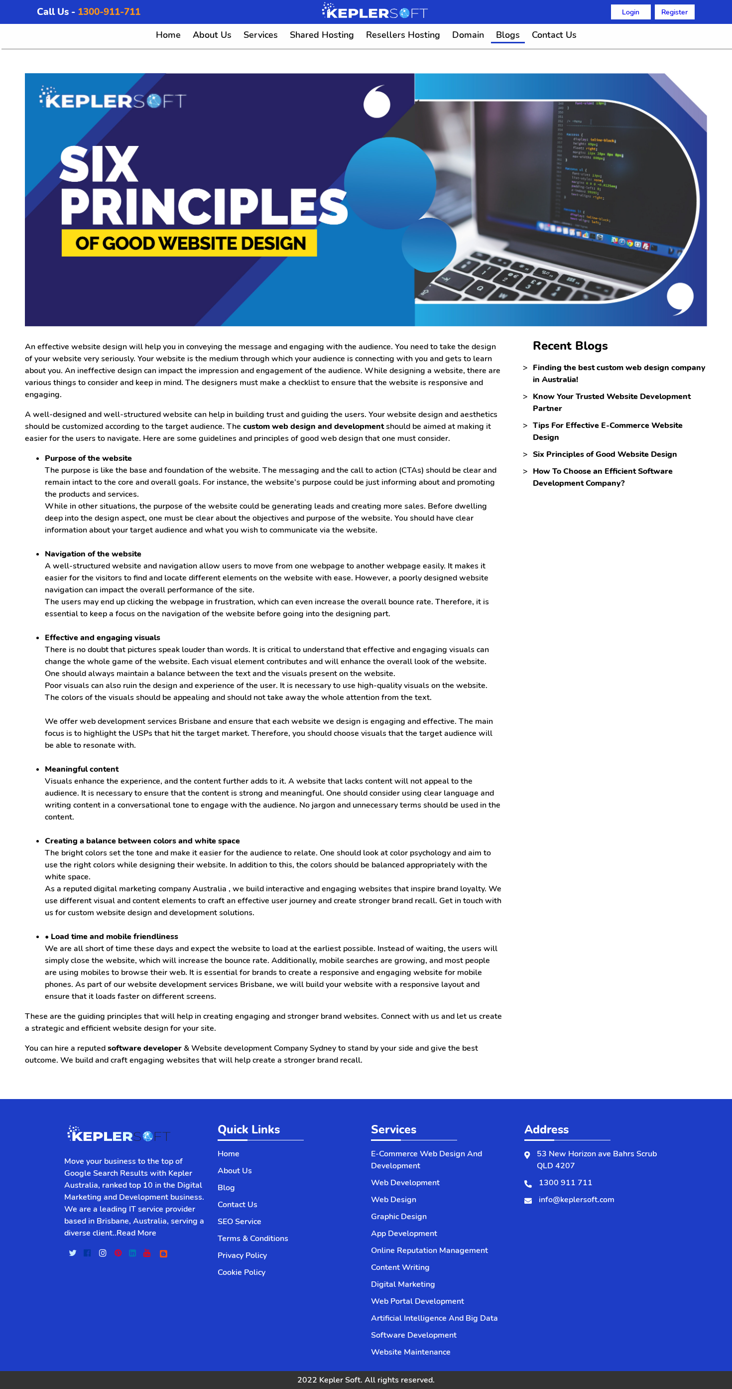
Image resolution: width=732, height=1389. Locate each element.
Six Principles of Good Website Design (605, 454)
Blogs (508, 35)
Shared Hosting (322, 35)
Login (630, 12)
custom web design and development (313, 426)
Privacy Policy (242, 1255)
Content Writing (400, 1267)
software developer (145, 1048)
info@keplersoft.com (576, 1199)
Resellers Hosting (403, 35)
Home (168, 35)
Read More (136, 1233)
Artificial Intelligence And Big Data (434, 1318)
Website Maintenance (411, 1352)
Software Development (414, 1335)
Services (261, 35)
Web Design (393, 1199)
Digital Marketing (403, 1284)
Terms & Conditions (253, 1238)
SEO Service (239, 1221)
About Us (212, 35)
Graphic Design (399, 1216)
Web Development (405, 1182)
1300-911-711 (109, 11)
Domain (468, 35)
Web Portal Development (417, 1301)
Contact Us (554, 35)
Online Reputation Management (429, 1250)
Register (674, 12)
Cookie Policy (241, 1272)
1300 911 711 (566, 1182)
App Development (404, 1233)
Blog (226, 1187)
